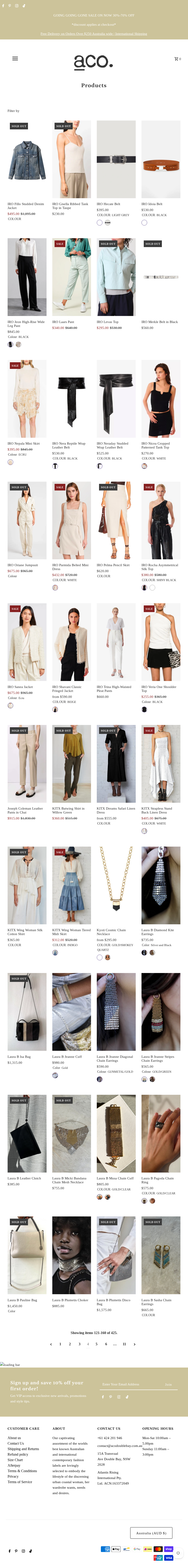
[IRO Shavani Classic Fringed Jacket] (71, 642)
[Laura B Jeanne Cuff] (71, 1012)
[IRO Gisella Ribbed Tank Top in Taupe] (71, 159)
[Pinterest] (9, 6)
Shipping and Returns (23, 1449)
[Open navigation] (24, 58)
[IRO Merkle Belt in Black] (160, 277)
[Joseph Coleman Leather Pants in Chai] (27, 764)
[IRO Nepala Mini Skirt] (27, 399)
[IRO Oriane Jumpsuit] (27, 520)
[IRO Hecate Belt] (116, 159)
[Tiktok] (23, 6)
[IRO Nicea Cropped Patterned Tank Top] (160, 399)
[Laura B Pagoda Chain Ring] (160, 1134)
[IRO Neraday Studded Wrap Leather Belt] (116, 399)
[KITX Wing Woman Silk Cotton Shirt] (27, 885)
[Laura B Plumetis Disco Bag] (116, 1255)
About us (14, 1438)
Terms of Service (20, 1482)
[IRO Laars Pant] (71, 277)
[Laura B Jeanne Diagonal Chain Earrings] (116, 1012)
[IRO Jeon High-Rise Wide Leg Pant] (27, 277)
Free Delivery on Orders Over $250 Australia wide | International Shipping (94, 34)
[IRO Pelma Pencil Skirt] (116, 520)
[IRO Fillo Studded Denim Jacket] (27, 159)
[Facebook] (2, 6)
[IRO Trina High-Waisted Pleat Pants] (116, 642)
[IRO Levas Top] (116, 277)
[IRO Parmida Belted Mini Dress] (71, 520)
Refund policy (18, 1454)
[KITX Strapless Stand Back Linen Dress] (160, 764)
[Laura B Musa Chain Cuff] (116, 1134)
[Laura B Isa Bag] (27, 1012)
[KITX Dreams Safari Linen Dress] (116, 764)
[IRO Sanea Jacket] (27, 642)
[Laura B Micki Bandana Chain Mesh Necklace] (71, 1134)
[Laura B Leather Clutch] (27, 1134)
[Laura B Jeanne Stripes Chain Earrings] (160, 1012)
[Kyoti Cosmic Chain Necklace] (116, 885)
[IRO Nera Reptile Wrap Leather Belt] (71, 399)
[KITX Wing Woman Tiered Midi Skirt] (71, 885)
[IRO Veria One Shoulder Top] (160, 642)
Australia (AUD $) (151, 1533)
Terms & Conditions (22, 1471)
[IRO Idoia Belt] (160, 159)
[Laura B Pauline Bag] (27, 1255)
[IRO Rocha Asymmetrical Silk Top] (160, 520)
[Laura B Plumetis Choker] (71, 1255)
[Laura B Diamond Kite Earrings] (160, 885)
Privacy (13, 1476)
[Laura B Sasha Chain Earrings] (160, 1255)
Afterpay (14, 1465)
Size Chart (15, 1460)
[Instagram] (16, 6)
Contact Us (16, 1443)
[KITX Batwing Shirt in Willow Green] (71, 764)
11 (124, 1344)
